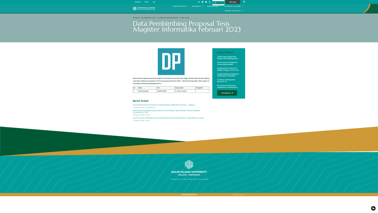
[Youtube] (206, 2)
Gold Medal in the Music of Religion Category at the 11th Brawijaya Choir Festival (227, 69)
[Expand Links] (373, 208)
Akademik (138, 2)
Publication (212, 6)
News (148, 115)
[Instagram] (199, 2)
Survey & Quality (233, 11)
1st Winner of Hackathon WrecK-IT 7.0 (226, 80)
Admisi (147, 2)
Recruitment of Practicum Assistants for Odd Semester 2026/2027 (227, 86)
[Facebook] (202, 2)
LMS (154, 2)
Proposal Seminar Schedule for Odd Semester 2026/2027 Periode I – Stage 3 (228, 75)
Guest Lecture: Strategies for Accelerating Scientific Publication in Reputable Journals (168, 118)
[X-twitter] (209, 2)
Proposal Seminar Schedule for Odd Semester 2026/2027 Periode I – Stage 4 (164, 105)
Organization (179, 6)
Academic (196, 6)
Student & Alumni (233, 6)
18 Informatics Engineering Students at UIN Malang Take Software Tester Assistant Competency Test (166, 111)
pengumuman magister (168, 18)
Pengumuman (150, 107)
